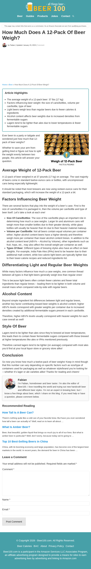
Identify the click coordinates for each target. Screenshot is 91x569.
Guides (30, 16)
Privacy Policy (56, 546)
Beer (20, 16)
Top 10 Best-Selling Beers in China (25, 441)
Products (42, 16)
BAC (36, 546)
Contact (65, 16)
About (44, 546)
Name (6, 499)
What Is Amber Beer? (16, 427)
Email (6, 509)
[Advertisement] (45, 65)
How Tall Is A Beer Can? (18, 412)
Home (4, 85)
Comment (40, 45)
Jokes (54, 16)
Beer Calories (24, 546)
